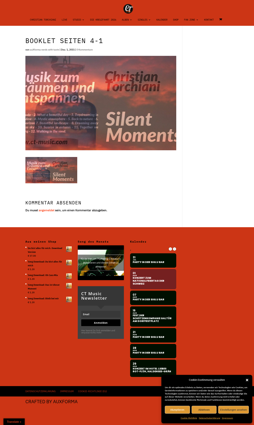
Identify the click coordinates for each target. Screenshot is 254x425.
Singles (142, 20)
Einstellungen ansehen (233, 409)
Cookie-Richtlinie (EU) (92, 391)
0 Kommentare (85, 49)
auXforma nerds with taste (44, 49)
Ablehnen (204, 409)
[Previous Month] (170, 249)
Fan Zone (189, 20)
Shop (175, 20)
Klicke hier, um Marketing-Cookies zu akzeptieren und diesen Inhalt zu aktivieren (101, 262)
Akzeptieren (177, 409)
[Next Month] (174, 249)
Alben (125, 20)
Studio (77, 20)
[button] (247, 380)
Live (64, 20)
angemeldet (46, 210)
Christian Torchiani (43, 20)
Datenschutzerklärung (209, 418)
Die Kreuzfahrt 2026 (103, 20)
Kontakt (209, 20)
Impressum (227, 418)
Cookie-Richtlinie (189, 418)
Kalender (161, 20)
